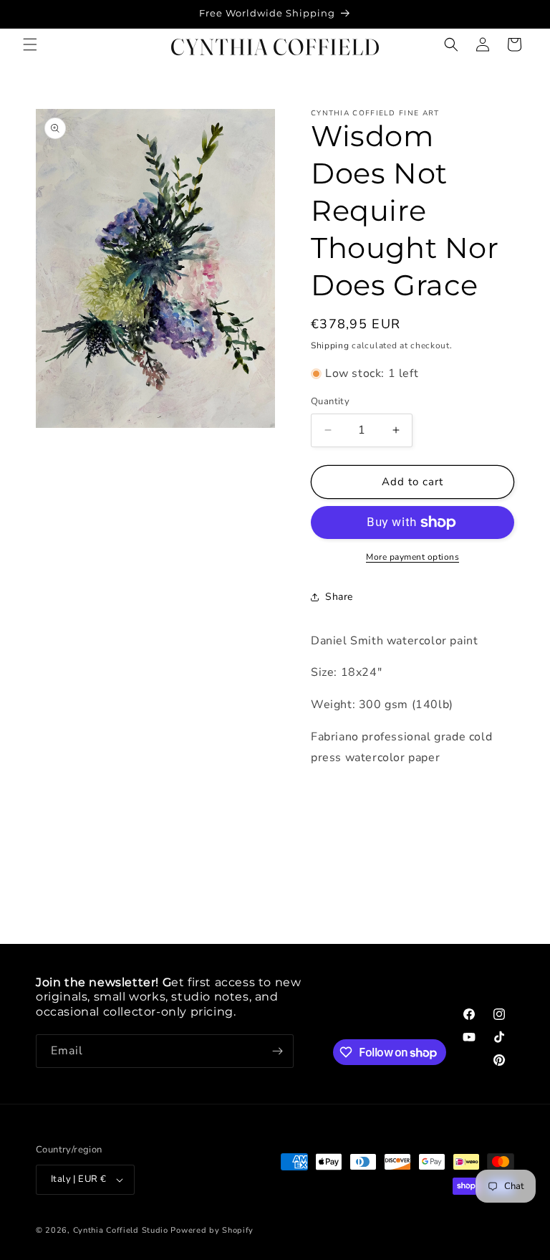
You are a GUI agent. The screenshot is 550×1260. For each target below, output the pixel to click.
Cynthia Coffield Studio (120, 1230)
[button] (30, 44)
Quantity (330, 401)
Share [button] (339, 596)
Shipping (330, 345)
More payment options (412, 557)
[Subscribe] (277, 1051)
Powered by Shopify (212, 1230)
